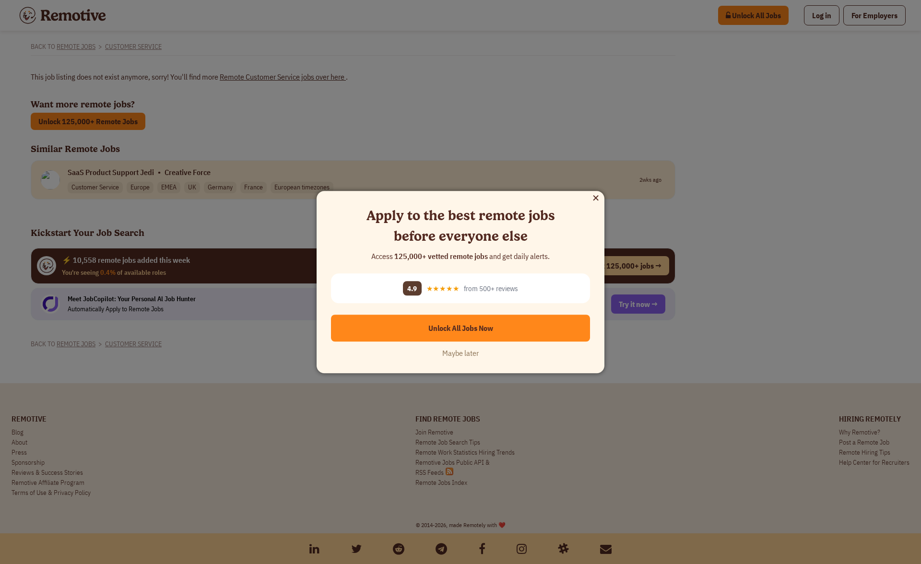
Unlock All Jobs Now (460, 328)
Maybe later (460, 353)
